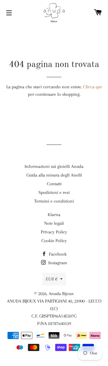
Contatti (54, 183)
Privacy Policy (54, 232)
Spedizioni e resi (54, 192)
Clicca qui (92, 86)
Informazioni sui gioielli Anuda (54, 166)
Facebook (57, 254)
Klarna (54, 214)
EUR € (51, 279)
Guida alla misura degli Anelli (54, 175)
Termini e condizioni (54, 201)
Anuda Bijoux (61, 293)
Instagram (57, 262)
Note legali (54, 223)
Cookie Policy (54, 240)
